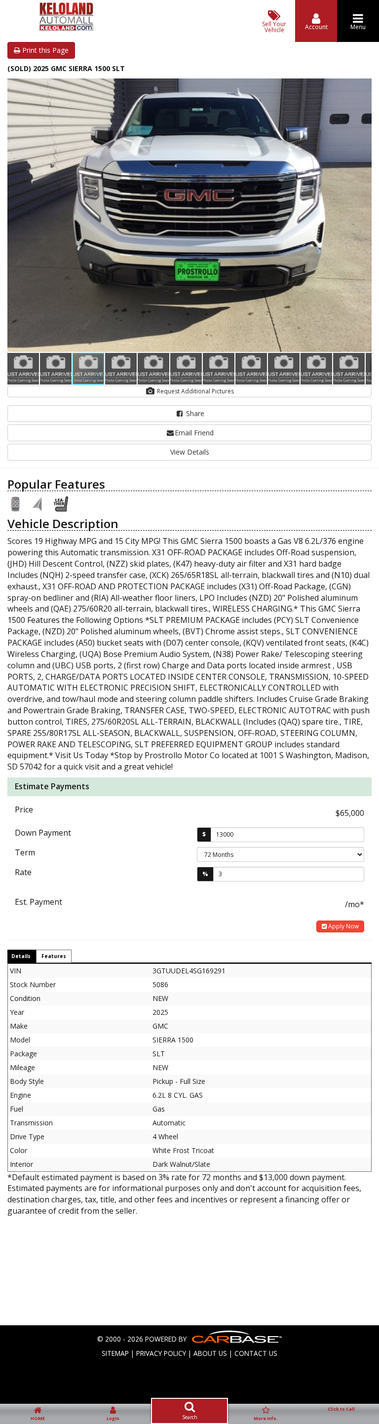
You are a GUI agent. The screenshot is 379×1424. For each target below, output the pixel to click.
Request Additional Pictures (194, 391)
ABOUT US (210, 1353)
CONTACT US (255, 1353)
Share (194, 413)
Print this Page (44, 50)
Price (24, 809)
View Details (189, 452)
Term (25, 852)
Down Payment (43, 832)
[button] (363, 87)
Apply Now (343, 926)
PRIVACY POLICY (161, 1353)
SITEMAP (115, 1353)
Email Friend (194, 432)
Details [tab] (21, 956)
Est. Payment (38, 901)
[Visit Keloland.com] (66, 28)
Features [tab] (53, 956)
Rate (23, 872)
